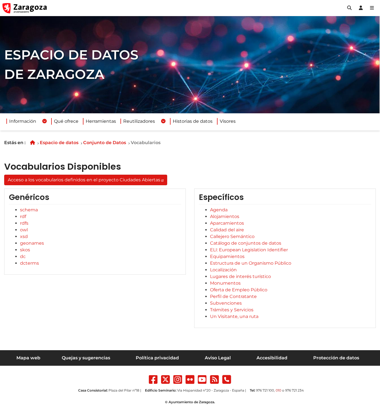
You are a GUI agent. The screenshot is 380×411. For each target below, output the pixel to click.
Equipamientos (227, 256)
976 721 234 (294, 390)
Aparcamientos (227, 223)
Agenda (219, 209)
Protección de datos (336, 357)
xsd (24, 236)
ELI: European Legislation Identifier (249, 249)
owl (24, 229)
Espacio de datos (59, 142)
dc (23, 256)
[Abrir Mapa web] (371, 8)
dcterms (29, 263)
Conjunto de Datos (104, 142)
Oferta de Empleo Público (238, 289)
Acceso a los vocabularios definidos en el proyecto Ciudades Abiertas (84, 179)
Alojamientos (224, 216)
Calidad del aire (227, 229)
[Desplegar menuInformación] (44, 121)
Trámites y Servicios (231, 309)
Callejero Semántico (232, 236)
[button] (349, 8)
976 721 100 (265, 390)
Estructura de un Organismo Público (250, 263)
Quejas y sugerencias (86, 357)
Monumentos (225, 283)
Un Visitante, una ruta (234, 316)
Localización (223, 269)
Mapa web (28, 357)
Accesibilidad (271, 357)
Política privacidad (157, 357)
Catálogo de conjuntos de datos (245, 243)
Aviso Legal (218, 357)
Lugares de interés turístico (240, 276)
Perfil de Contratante (233, 296)
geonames (32, 243)
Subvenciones (226, 303)
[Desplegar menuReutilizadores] (163, 121)
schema (29, 209)
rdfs (24, 223)
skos (25, 249)
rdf (23, 216)
